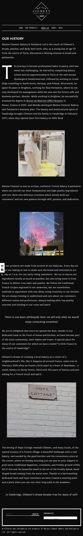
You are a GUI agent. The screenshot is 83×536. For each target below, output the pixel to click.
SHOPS (53, 28)
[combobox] (60, 518)
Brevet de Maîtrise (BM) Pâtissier (44, 100)
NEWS (61, 28)
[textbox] (60, 519)
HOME (21, 28)
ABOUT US (45, 28)
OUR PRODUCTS (31, 28)
